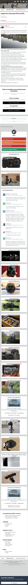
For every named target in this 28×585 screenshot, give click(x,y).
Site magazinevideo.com (8, 142)
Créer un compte (8, 544)
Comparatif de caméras (10, 534)
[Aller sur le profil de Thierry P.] (2, 27)
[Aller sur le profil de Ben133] (4, 211)
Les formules (8, 541)
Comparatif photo (8, 535)
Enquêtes (7, 525)
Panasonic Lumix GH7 (14, 298)
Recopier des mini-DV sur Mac (14, 314)
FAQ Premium (8, 545)
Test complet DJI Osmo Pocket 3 (14, 380)
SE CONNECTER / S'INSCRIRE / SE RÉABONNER (14, 413)
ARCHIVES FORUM (12, 21)
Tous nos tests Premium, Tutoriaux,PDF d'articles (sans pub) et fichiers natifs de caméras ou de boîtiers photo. (14, 409)
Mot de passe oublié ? (7, 145)
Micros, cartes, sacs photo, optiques (12, 515)
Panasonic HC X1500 (10, 210)
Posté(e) (9, 27)
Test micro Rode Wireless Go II (14, 470)
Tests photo (7, 533)
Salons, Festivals (8, 551)
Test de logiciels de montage (11, 516)
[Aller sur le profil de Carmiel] (4, 195)
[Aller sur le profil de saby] (4, 232)
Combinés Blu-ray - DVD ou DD (11, 517)
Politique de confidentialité (13, 562)
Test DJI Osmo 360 (14, 265)
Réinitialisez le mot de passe (14, 415)
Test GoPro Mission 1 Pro (14, 154)
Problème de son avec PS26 (11, 194)
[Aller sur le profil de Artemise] (4, 204)
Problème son (8, 203)
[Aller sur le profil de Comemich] (4, 224)
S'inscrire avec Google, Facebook (10, 149)
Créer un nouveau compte (14, 102)
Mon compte (7, 543)
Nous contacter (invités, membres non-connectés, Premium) (14, 563)
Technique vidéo (8, 523)
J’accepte (14, 582)
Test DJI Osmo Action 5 (14, 330)
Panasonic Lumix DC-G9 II (14, 347)
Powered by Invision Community (14, 564)
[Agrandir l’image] (14, 41)
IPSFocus (12, 561)
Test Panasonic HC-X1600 (14, 250)
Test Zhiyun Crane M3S (14, 437)
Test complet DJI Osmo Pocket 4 (14, 173)
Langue (16, 561)
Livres (6, 526)
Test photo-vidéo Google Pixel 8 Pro (14, 363)
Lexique (6, 552)
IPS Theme (7, 561)
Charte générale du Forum (8, 138)
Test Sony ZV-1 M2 (14, 419)
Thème (20, 561)
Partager (14, 118)
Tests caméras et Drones (10, 532)
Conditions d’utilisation (18, 579)
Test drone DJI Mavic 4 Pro (14, 281)
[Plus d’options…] (25, 27)
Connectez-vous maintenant (14, 110)
